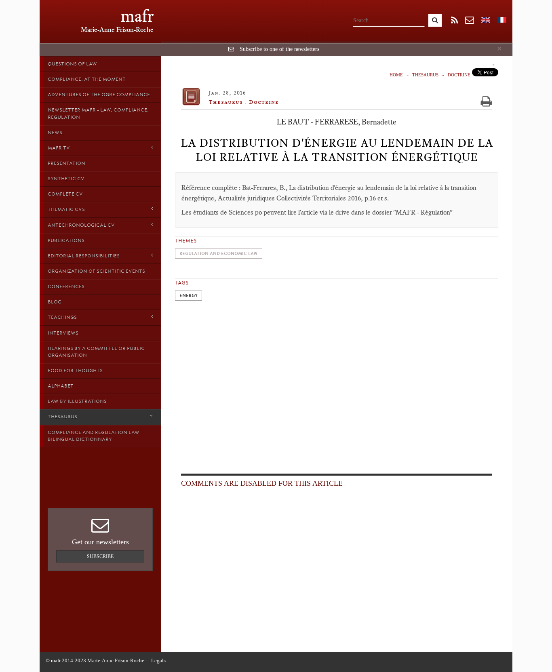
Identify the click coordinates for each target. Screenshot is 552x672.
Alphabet (61, 386)
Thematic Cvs (66, 209)
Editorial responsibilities (84, 256)
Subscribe (100, 556)
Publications (66, 240)
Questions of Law (72, 64)
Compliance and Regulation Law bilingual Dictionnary (93, 436)
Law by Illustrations (77, 401)
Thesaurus (62, 416)
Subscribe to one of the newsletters (279, 49)
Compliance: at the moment (87, 79)
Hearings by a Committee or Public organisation (96, 351)
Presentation (66, 163)
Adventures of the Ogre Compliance (99, 94)
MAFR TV (59, 148)
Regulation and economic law (218, 253)
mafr (137, 16)
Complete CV (65, 194)
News (55, 132)
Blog (54, 302)
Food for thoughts (75, 370)
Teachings (62, 317)
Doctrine (459, 74)
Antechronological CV (81, 225)
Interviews (63, 333)
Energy (188, 295)
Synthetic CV (66, 178)
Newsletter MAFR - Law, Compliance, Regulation (98, 113)
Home (396, 74)
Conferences (66, 286)
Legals (158, 660)
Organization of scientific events (96, 271)
